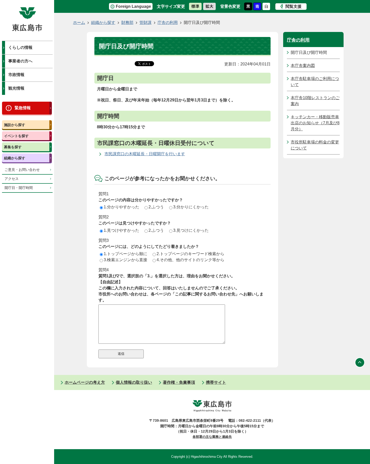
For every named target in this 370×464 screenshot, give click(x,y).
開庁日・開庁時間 (19, 188)
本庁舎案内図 (303, 65)
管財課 (145, 22)
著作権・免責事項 (179, 382)
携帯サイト (216, 382)
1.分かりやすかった (121, 207)
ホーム (79, 22)
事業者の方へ (20, 61)
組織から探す (14, 158)
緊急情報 (23, 108)
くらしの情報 (20, 47)
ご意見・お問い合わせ (22, 170)
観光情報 (16, 88)
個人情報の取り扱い (134, 382)
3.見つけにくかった (191, 230)
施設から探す (14, 125)
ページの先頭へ (360, 362)
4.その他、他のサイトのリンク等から (190, 260)
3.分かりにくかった (191, 207)
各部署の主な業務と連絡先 (212, 437)
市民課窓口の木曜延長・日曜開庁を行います (144, 154)
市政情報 (16, 74)
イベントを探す (16, 136)
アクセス (12, 179)
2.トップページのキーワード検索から (190, 254)
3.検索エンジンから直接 (125, 260)
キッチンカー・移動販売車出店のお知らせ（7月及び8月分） (315, 123)
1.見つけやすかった (121, 230)
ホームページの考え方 (85, 382)
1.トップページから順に (125, 254)
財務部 (127, 22)
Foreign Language (133, 6)
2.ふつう (156, 207)
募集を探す (13, 147)
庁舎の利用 (168, 22)
